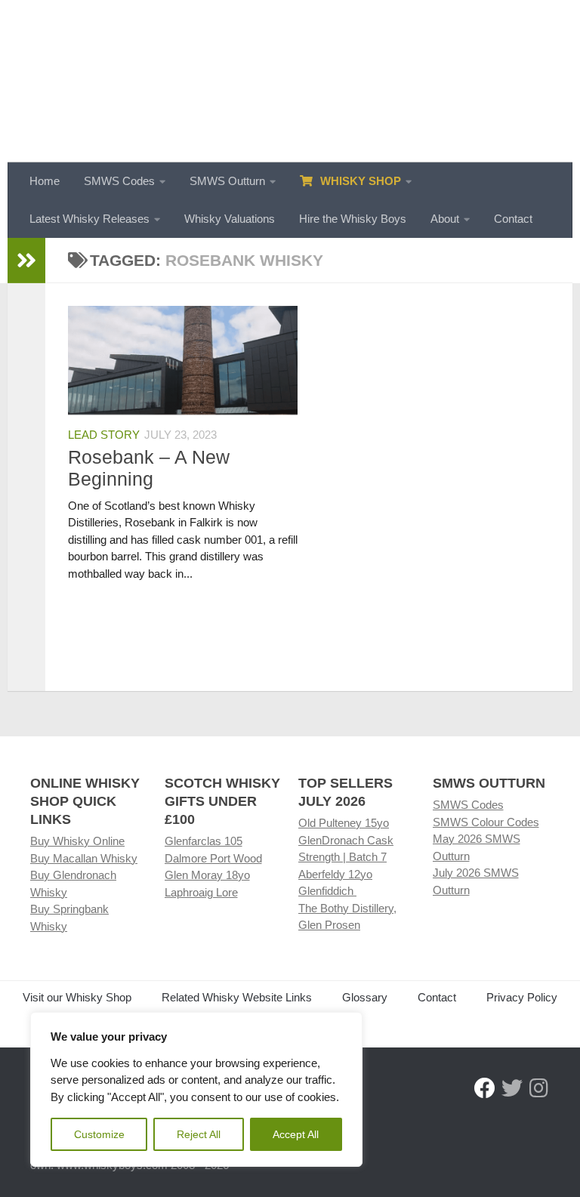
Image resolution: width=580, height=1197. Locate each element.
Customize (99, 1134)
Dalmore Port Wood (213, 858)
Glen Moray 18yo (207, 874)
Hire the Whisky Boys (352, 218)
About (444, 218)
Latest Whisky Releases (89, 218)
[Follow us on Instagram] (539, 1088)
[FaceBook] (484, 1088)
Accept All (296, 1134)
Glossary (364, 997)
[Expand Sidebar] (26, 260)
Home (44, 180)
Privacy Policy (521, 997)
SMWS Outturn (227, 180)
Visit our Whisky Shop (77, 997)
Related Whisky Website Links (237, 997)
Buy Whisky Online (77, 841)
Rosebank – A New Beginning (149, 467)
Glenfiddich (327, 890)
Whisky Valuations (229, 218)
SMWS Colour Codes (486, 822)
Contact (513, 218)
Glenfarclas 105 (203, 841)
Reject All (199, 1134)
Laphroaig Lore (201, 892)
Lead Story (104, 434)
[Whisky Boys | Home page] (290, 81)
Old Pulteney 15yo (343, 822)
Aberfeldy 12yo (335, 874)
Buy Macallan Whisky (83, 858)
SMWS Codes (119, 180)
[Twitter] (512, 1088)
